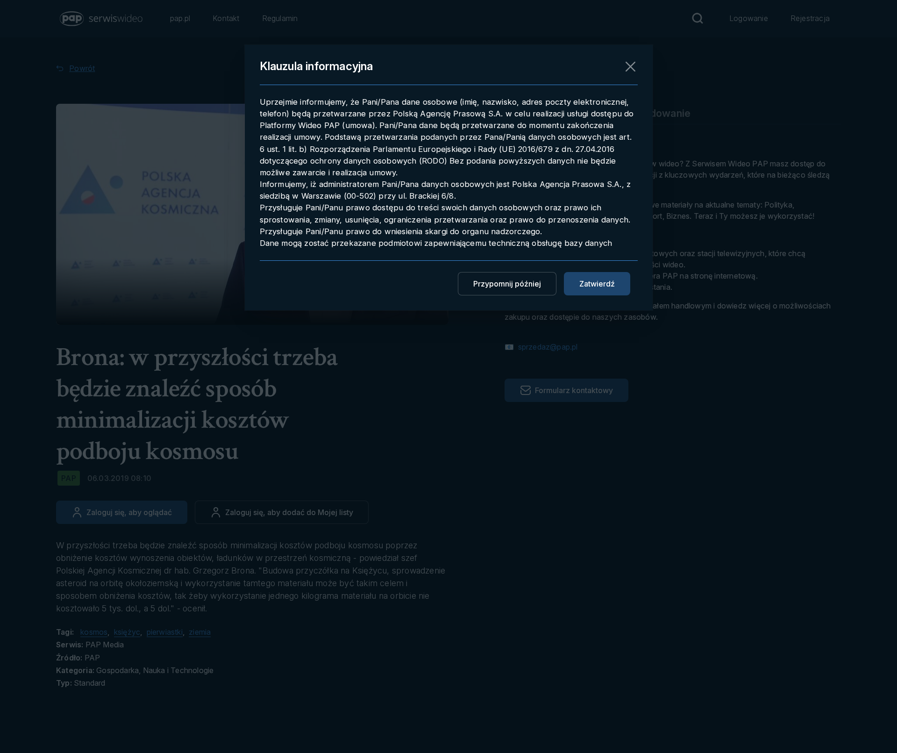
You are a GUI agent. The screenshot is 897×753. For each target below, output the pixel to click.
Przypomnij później (507, 283)
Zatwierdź (597, 283)
